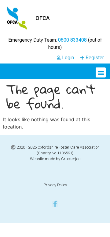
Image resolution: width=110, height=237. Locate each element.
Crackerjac (70, 158)
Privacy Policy (55, 185)
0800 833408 (72, 40)
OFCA (42, 18)
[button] (101, 72)
